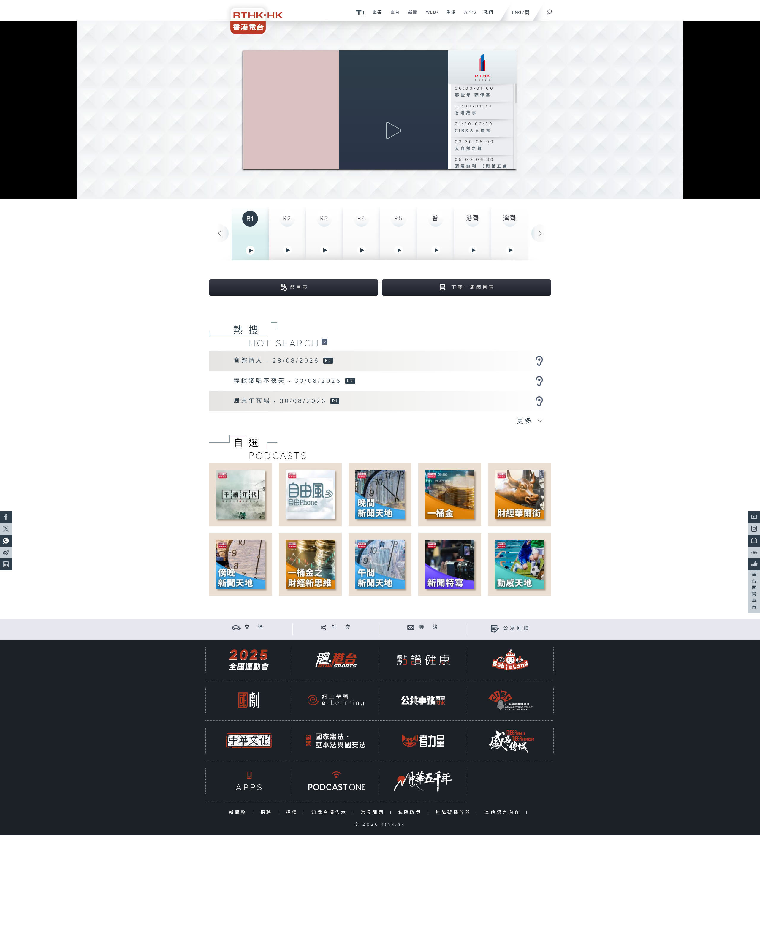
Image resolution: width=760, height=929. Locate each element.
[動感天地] (519, 564)
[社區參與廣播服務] (510, 700)
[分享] (323, 627)
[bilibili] (754, 541)
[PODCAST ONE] (335, 781)
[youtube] (754, 517)
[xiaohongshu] (754, 552)
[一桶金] (449, 494)
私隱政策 (411, 812)
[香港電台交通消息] (236, 627)
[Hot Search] (324, 341)
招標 (293, 812)
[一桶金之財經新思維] (310, 564)
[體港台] (335, 659)
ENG (516, 12)
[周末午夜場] (539, 401)
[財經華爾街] (519, 494)
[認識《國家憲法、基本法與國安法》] (335, 740)
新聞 (411, 15)
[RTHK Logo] (252, 16)
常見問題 (374, 812)
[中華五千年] (423, 781)
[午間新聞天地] (380, 564)
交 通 (255, 627)
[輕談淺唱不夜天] (539, 381)
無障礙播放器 (455, 812)
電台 (393, 15)
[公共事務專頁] (423, 700)
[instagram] (754, 529)
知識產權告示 (330, 812)
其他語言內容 (504, 812)
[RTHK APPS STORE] (248, 781)
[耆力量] (423, 740)
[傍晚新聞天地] (240, 564)
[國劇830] (248, 700)
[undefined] (360, 12)
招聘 (267, 812)
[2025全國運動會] (248, 659)
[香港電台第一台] (482, 66)
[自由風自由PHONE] (310, 494)
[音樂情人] (539, 361)
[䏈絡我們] (411, 627)
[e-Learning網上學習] (335, 700)
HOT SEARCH (284, 343)
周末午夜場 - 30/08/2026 (282, 401)
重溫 (449, 15)
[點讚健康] (423, 659)
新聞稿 (239, 812)
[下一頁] (540, 233)
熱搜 (248, 330)
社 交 (342, 627)
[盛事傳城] (510, 740)
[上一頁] (220, 233)
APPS (468, 15)
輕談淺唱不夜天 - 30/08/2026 (289, 380)
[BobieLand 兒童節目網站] (510, 659)
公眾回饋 (517, 628)
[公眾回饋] (495, 628)
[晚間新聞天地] (380, 494)
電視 (375, 15)
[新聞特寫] (449, 564)
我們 (486, 15)
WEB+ (430, 15)
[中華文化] (248, 740)
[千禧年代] (240, 494)
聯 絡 (429, 627)
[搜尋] (549, 10)
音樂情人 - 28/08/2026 (278, 360)
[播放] (393, 131)
